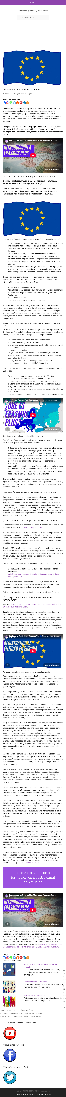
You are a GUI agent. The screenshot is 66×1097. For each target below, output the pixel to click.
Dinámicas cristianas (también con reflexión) (21, 1016)
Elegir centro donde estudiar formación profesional (40, 966)
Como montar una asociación (37, 981)
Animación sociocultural (34, 995)
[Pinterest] (21, 102)
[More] (27, 102)
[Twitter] (14, 102)
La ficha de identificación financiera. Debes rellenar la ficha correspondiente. (33, 575)
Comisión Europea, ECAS (31, 527)
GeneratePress (46, 1094)
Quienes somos (45, 1091)
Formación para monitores (64, 989)
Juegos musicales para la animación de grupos (22, 1013)
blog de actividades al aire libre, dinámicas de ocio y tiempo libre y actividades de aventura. (32, 945)
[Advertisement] (33, 34)
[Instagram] (7, 102)
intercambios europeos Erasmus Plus (16, 1010)
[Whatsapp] (10, 102)
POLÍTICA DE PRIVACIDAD (31, 1091)
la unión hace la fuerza (30, 862)
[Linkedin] (24, 102)
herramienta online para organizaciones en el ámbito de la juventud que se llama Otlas (32, 605)
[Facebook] (4, 102)
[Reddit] (17, 102)
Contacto (18, 1091)
